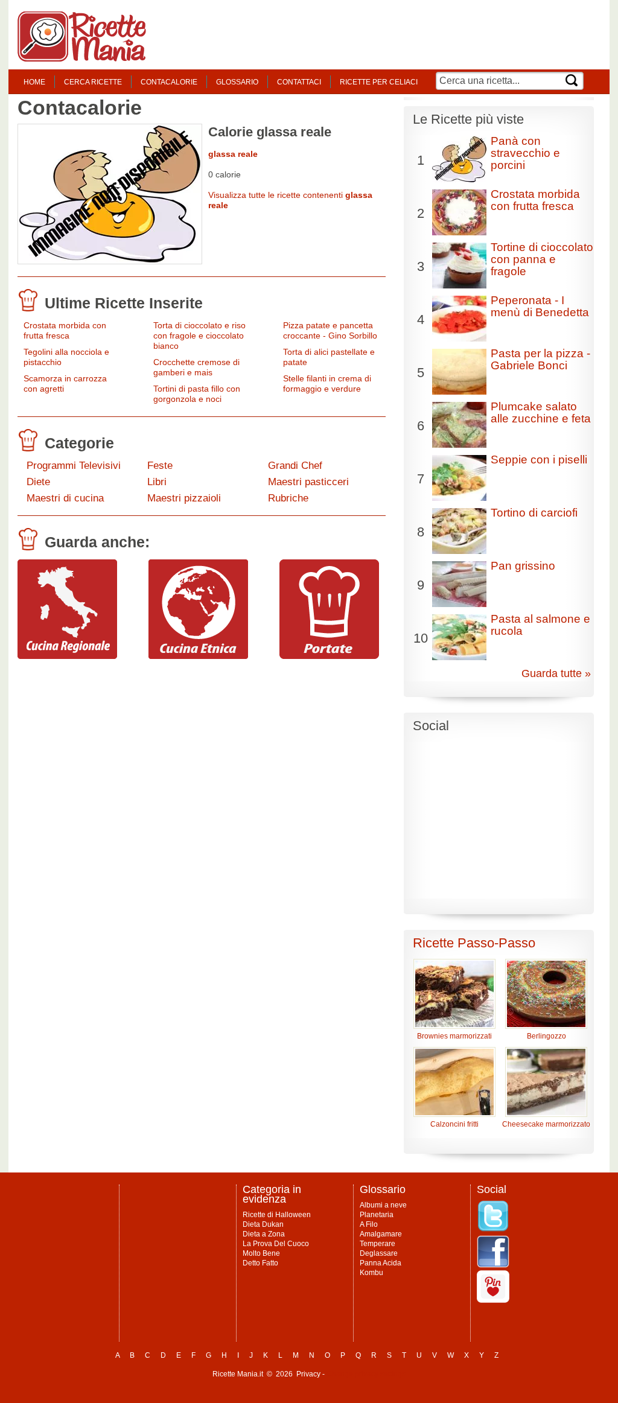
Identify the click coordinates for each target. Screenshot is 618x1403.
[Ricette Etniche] (198, 656)
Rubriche (288, 498)
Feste (160, 465)
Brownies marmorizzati (454, 1036)
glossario (237, 82)
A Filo (369, 1224)
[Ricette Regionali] (67, 656)
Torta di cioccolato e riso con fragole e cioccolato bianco (199, 335)
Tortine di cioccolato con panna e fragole (542, 259)
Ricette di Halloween (277, 1215)
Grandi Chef (295, 465)
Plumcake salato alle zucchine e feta (541, 412)
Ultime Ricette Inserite (124, 302)
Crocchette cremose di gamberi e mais (196, 367)
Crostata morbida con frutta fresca (65, 330)
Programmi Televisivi (74, 465)
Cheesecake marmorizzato (546, 1124)
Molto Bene (261, 1253)
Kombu (371, 1272)
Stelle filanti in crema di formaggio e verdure (327, 383)
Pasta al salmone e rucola (540, 624)
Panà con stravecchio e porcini (525, 153)
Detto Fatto (260, 1263)
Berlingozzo (546, 1036)
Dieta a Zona (264, 1234)
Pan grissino (523, 565)
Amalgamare (381, 1234)
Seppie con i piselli (539, 459)
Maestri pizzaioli (184, 498)
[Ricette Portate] (329, 656)
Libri (157, 482)
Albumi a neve (383, 1205)
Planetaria (376, 1215)
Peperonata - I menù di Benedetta (540, 306)
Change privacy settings (366, 1374)
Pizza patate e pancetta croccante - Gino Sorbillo (330, 330)
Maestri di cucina (65, 498)
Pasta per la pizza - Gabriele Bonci (540, 359)
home (34, 82)
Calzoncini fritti (454, 1124)
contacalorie (169, 82)
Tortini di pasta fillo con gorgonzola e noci (196, 394)
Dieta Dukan (263, 1224)
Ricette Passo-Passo (474, 942)
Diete (38, 482)
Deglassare (379, 1253)
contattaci (299, 82)
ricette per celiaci (379, 82)
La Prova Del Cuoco (276, 1243)
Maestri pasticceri (308, 482)
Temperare (377, 1243)
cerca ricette (93, 82)
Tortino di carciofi (534, 512)
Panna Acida (380, 1263)
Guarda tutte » (556, 673)
